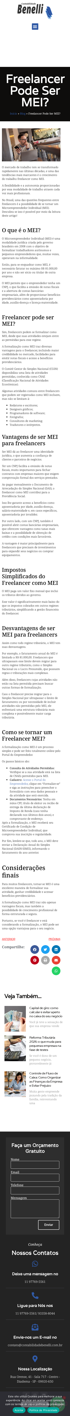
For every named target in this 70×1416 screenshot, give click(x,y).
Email (15, 1172)
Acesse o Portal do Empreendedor (28, 781)
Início (13, 113)
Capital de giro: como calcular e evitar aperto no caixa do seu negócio (45, 1012)
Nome (15, 1159)
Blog (22, 113)
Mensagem (19, 1197)
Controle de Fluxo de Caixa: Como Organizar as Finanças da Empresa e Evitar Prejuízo (45, 1079)
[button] (35, 26)
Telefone (17, 1185)
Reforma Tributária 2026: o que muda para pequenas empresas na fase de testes (45, 1044)
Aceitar (19, 1410)
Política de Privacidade (43, 1410)
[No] (63, 1403)
